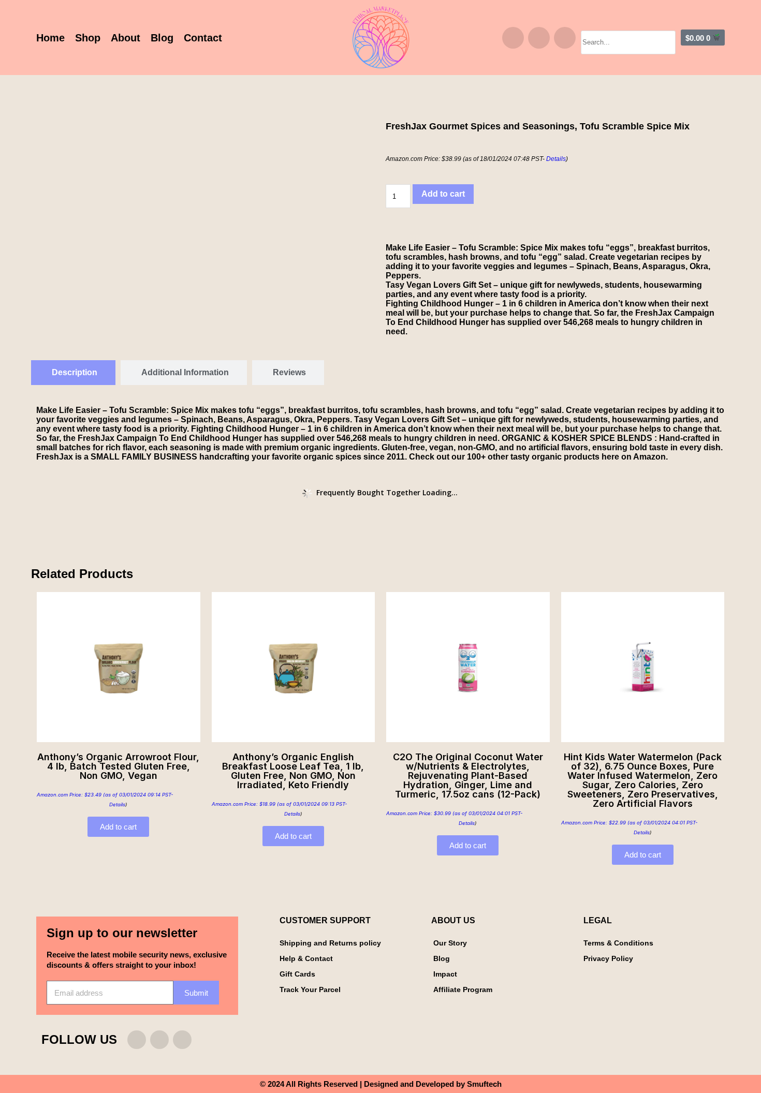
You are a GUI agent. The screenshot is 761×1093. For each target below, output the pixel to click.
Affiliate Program (462, 989)
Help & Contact (306, 958)
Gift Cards (297, 974)
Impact (445, 974)
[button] (628, 26)
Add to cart (443, 193)
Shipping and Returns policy (330, 943)
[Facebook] (539, 38)
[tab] (73, 372)
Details (556, 159)
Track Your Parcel (310, 989)
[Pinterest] (565, 38)
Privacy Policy (608, 958)
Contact (203, 37)
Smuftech (484, 1084)
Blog (162, 37)
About (125, 37)
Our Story (450, 943)
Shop (87, 37)
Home (50, 37)
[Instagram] (513, 38)
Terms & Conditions (618, 943)
